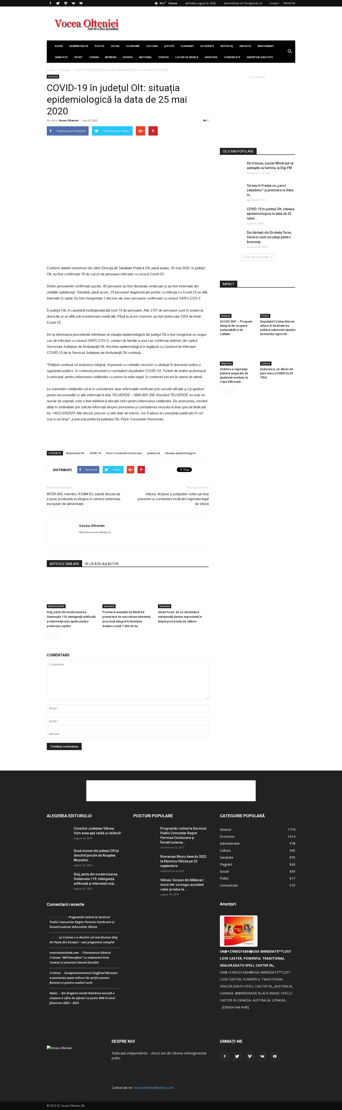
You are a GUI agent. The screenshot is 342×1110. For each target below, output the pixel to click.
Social (115, 46)
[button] (289, 51)
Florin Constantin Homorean (124, 453)
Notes (53, 993)
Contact (274, 3)
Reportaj (227, 46)
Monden (110, 57)
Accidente (207, 46)
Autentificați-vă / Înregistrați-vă (243, 3)
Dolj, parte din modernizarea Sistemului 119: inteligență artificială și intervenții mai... (95, 878)
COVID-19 (95, 453)
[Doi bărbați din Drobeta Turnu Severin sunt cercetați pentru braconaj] (231, 238)
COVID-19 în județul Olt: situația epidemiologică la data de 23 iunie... (270, 213)
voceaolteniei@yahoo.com (154, 1087)
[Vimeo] (65, 3)
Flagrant (187, 46)
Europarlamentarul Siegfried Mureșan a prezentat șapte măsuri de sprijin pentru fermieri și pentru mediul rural (84, 978)
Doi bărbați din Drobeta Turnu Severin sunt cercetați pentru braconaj (269, 237)
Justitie (169, 46)
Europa (163, 57)
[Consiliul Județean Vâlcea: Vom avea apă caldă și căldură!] (58, 834)
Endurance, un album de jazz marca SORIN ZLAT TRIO (276, 373)
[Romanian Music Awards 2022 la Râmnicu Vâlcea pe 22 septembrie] (145, 862)
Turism (93, 57)
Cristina (55, 973)
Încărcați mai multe (256, 257)
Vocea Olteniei (69, 120)
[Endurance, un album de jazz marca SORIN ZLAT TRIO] (277, 353)
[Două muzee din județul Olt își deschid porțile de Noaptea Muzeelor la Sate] (58, 856)
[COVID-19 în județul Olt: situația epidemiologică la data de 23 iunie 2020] (231, 215)
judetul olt (153, 453)
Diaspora (211, 57)
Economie (133, 46)
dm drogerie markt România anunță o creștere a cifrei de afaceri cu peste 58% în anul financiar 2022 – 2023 (82, 998)
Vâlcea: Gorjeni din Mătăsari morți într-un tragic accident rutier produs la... (182, 884)
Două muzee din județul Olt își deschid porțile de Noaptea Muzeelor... (96, 855)
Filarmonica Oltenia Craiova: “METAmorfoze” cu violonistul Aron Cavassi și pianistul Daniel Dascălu (80, 957)
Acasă (51, 70)
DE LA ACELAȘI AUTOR (102, 564)
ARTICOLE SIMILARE (64, 564)
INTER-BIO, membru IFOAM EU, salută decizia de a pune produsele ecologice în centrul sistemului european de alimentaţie (83, 499)
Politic (99, 46)
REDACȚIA (289, 3)
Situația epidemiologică (180, 453)
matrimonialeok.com (64, 952)
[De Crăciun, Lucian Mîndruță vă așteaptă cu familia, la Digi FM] (231, 169)
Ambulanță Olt (75, 453)
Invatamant (266, 46)
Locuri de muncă (186, 57)
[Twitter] (57, 3)
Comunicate (232, 57)
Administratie (78, 46)
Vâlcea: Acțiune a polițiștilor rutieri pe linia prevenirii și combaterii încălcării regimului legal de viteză (173, 499)
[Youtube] (80, 3)
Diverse (128, 57)
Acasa (59, 46)
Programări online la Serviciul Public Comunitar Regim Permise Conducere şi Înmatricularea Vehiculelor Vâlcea (82, 922)
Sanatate (61, 57)
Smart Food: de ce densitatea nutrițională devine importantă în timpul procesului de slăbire (180, 616)
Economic (227, 836)
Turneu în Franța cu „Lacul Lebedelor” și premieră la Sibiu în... (270, 190)
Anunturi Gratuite (260, 57)
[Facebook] (50, 3)
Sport (78, 57)
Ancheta (245, 46)
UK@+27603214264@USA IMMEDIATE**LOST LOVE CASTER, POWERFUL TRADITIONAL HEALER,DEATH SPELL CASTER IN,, (255, 958)
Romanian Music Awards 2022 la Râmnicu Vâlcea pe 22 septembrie (183, 861)
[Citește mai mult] (235, 1007)
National (145, 57)
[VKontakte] (73, 3)
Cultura (152, 46)
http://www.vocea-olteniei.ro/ (95, 532)
